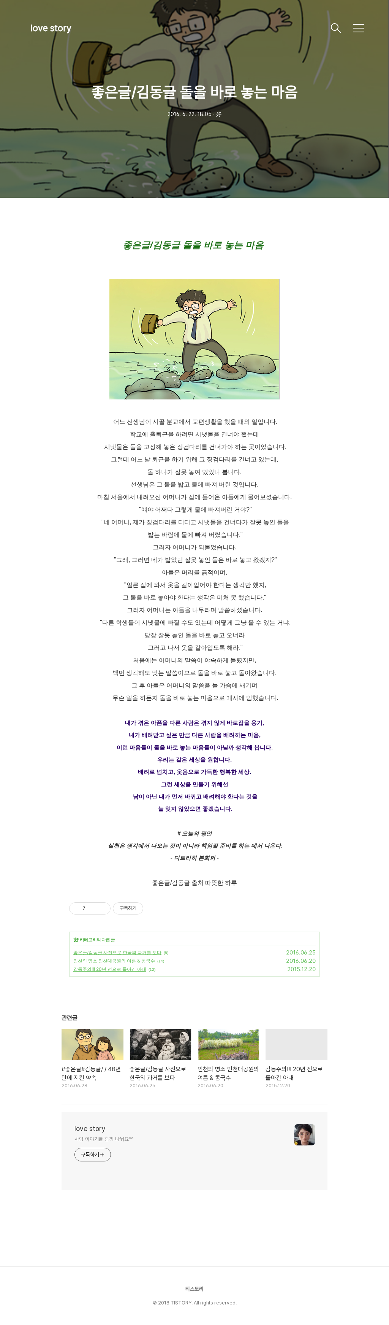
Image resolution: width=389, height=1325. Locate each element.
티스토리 (194, 1289)
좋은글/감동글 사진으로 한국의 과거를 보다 (117, 952)
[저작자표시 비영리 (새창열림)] (150, 908)
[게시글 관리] (102, 908)
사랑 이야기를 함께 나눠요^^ (103, 1139)
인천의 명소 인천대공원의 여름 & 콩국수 (114, 961)
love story (50, 27)
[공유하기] (92, 908)
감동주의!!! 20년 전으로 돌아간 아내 (109, 969)
